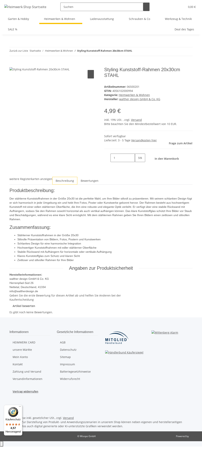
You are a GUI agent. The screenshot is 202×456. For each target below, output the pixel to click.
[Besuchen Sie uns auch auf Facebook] (12, 401)
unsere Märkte (22, 350)
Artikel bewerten (24, 306)
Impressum (67, 364)
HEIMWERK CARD (24, 342)
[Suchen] (146, 7)
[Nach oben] (1, 444)
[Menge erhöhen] (138, 166)
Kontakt (18, 364)
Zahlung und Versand (27, 371)
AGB (62, 342)
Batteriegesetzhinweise (75, 371)
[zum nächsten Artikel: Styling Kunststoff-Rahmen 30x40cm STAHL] (142, 51)
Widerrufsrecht (70, 379)
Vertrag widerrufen (25, 391)
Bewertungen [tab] (89, 181)
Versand (136, 120)
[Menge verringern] (107, 158)
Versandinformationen (27, 379)
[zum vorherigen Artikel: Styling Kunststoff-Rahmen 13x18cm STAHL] (135, 51)
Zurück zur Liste (18, 50)
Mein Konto (20, 357)
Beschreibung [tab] (65, 181)
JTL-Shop (194, 436)
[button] (181, 7)
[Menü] (20, 407)
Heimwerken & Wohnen (134, 95)
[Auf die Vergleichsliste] (91, 74)
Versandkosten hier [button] (144, 140)
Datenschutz (68, 350)
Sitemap (65, 357)
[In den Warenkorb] (12, 64)
